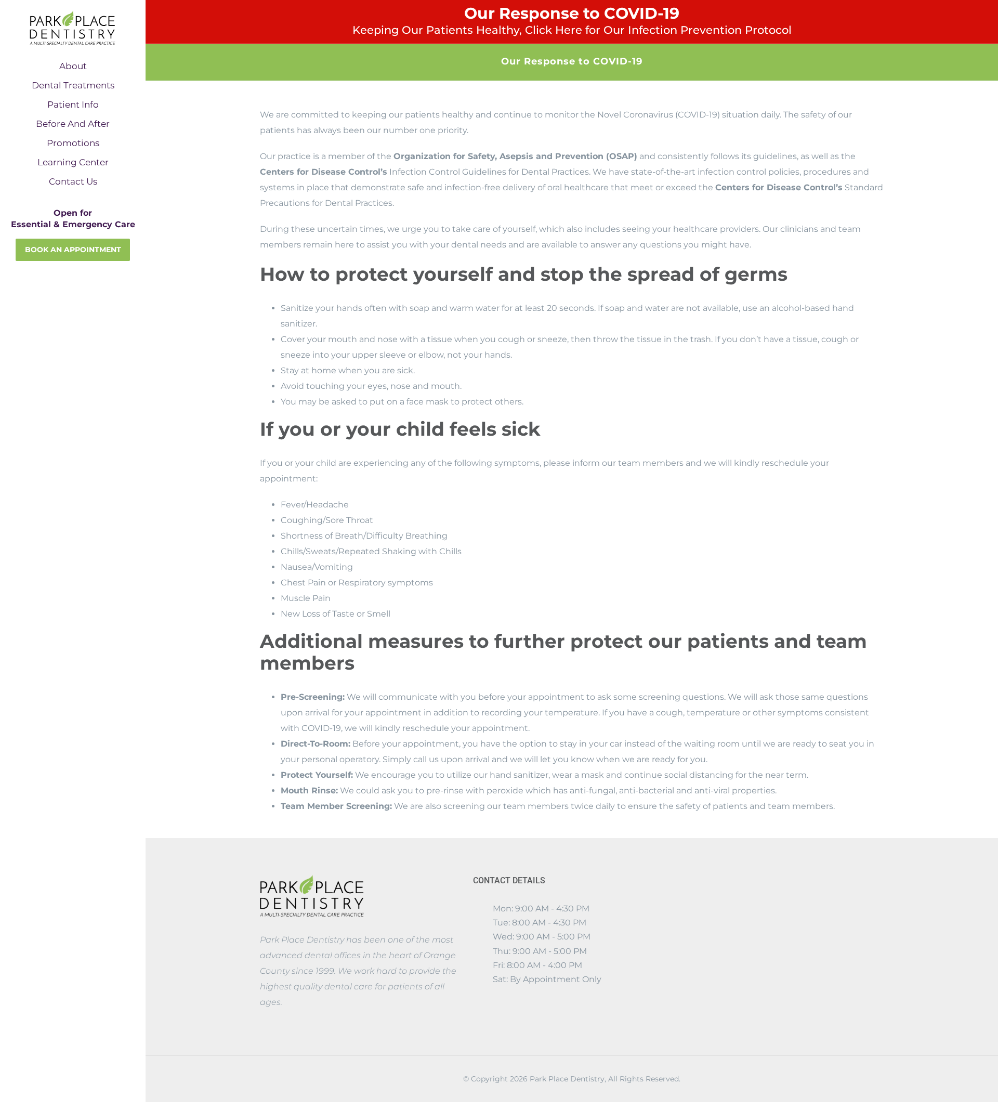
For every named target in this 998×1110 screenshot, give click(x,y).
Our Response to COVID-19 (572, 20)
